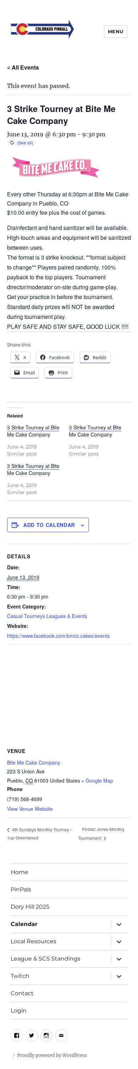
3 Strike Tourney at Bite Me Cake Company (33, 431)
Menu (115, 31)
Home (19, 872)
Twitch (20, 976)
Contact (22, 993)
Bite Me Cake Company (33, 762)
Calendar (24, 924)
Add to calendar (49, 524)
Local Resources (33, 941)
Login (19, 1010)
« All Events (23, 67)
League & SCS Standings (45, 958)
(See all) (25, 142)
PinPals (21, 889)
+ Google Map (97, 780)
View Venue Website (30, 808)
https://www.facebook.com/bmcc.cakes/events (58, 635)
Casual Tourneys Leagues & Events (47, 615)
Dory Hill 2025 (30, 906)
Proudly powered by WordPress (52, 1055)
